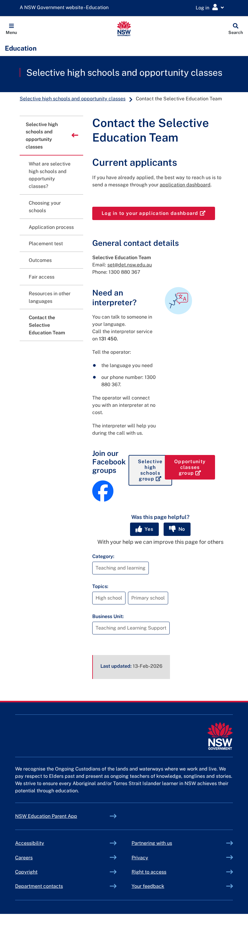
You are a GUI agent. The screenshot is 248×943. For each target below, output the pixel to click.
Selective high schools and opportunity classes (124, 72)
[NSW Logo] (124, 28)
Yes (148, 529)
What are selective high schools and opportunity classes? (49, 175)
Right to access (149, 872)
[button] (11, 28)
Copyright (26, 872)
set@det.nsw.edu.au (129, 265)
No (181, 529)
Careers (24, 858)
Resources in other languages (49, 297)
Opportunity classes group (194, 467)
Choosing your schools (45, 206)
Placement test (46, 243)
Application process (51, 227)
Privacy (140, 858)
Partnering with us (152, 843)
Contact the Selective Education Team (47, 325)
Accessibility (29, 843)
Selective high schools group (155, 470)
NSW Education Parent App (46, 816)
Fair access (41, 277)
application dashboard (185, 185)
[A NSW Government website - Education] (66, 7)
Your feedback (148, 886)
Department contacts (39, 886)
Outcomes (40, 260)
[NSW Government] (220, 736)
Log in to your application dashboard (158, 213)
